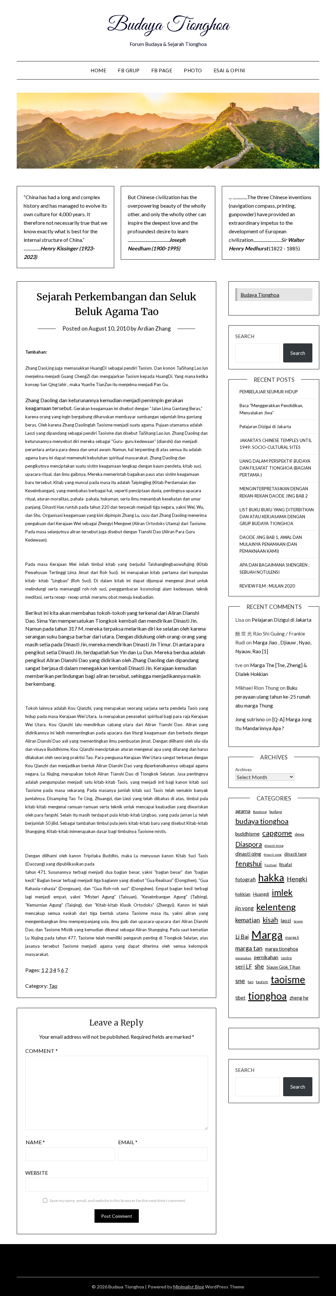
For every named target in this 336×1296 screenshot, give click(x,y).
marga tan (248, 948)
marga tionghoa (281, 949)
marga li (292, 937)
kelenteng (276, 906)
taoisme (288, 979)
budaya (275, 811)
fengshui (248, 863)
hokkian (242, 894)
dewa (299, 834)
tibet (240, 998)
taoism (262, 981)
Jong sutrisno (250, 719)
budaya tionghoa (261, 821)
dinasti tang (295, 854)
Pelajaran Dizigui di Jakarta (265, 426)
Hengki (297, 879)
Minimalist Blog (188, 1286)
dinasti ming (274, 845)
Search (244, 336)
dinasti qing (248, 854)
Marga (267, 934)
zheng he (298, 998)
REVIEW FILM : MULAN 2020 (267, 586)
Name (35, 1142)
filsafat (285, 864)
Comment (41, 1051)
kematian (247, 920)
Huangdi (261, 894)
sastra (286, 957)
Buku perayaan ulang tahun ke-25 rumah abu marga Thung (272, 696)
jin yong (244, 908)
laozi (286, 920)
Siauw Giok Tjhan (283, 967)
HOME (98, 70)
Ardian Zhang (154, 328)
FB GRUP (129, 70)
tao (250, 981)
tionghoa (267, 996)
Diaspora (248, 844)
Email (127, 1142)
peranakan (243, 958)
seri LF (243, 966)
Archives (243, 769)
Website (36, 1172)
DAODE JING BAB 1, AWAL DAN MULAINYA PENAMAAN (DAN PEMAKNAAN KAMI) (271, 544)
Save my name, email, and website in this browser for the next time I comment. (118, 1200)
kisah (270, 919)
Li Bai (242, 936)
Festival (270, 865)
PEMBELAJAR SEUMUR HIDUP (269, 391)
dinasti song (273, 854)
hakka (271, 877)
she (259, 966)
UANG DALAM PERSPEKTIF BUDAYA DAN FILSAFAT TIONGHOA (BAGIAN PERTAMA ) (275, 467)
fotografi (245, 879)
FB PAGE (162, 70)
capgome (277, 832)
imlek (282, 892)
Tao (53, 986)
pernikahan (266, 957)
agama (242, 811)
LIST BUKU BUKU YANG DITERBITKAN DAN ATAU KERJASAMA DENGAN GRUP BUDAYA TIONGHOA (277, 516)
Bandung (260, 812)
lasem (298, 921)
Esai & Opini (229, 70)
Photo (193, 70)
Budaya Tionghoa (168, 25)
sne (240, 980)
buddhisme (247, 834)
